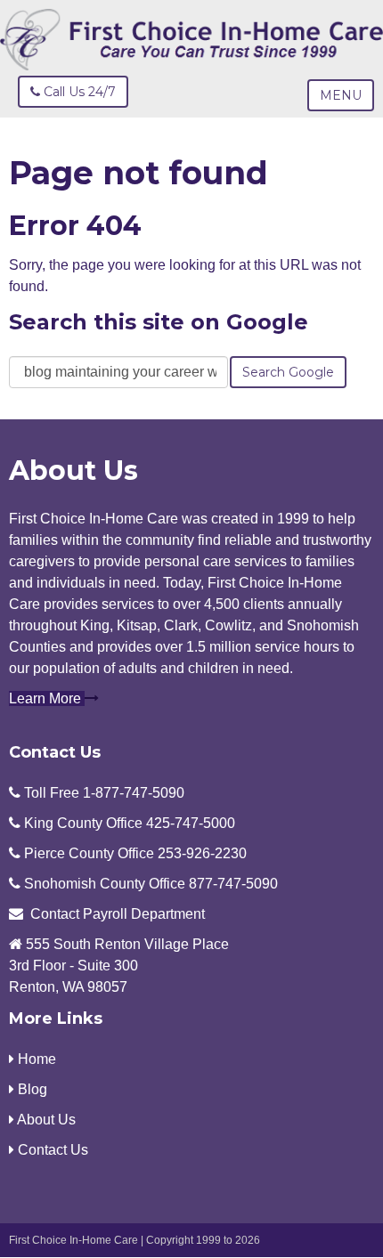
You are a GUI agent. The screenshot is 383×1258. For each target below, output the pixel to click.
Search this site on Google (158, 322)
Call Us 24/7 (78, 92)
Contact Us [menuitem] (51, 1149)
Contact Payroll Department (117, 913)
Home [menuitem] (35, 1059)
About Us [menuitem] (45, 1119)
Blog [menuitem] (30, 1089)
